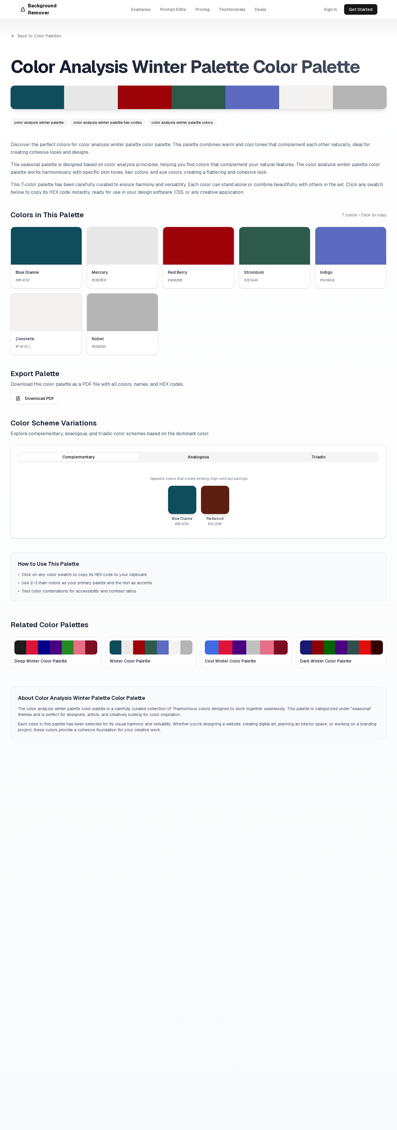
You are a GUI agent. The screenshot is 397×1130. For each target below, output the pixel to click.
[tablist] (198, 457)
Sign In (330, 9)
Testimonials (232, 9)
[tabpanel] (198, 501)
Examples (141, 9)
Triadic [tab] (318, 457)
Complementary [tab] (78, 457)
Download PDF (39, 398)
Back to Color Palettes (39, 36)
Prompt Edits (173, 9)
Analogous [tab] (198, 457)
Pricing (202, 9)
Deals (260, 9)
